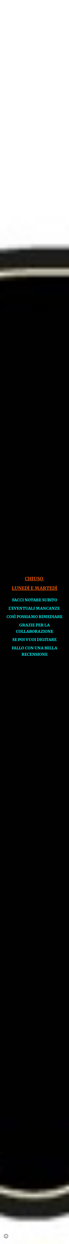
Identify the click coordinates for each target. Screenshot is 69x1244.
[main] (34, 622)
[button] (4, 4)
